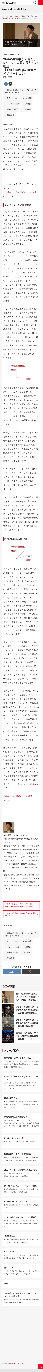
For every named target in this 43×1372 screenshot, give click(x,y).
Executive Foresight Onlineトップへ (11, 1363)
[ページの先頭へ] (40, 1366)
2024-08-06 (7, 77)
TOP (3, 16)
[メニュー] (40, 2)
